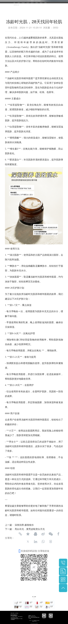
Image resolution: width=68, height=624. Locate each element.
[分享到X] (28, 542)
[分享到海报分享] (51, 542)
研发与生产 (23, 2)
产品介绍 (28, 2)
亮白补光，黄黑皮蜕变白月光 (30, 529)
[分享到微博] (43, 534)
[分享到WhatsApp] (43, 542)
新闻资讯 (41, 2)
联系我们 (46, 2)
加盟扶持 (36, 2)
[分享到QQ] (35, 534)
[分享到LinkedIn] (35, 542)
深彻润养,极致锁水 (24, 524)
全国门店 (32, 2)
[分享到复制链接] (20, 534)
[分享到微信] (51, 534)
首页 (14, 2)
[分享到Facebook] (58, 534)
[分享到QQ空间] (28, 534)
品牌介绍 (19, 2)
